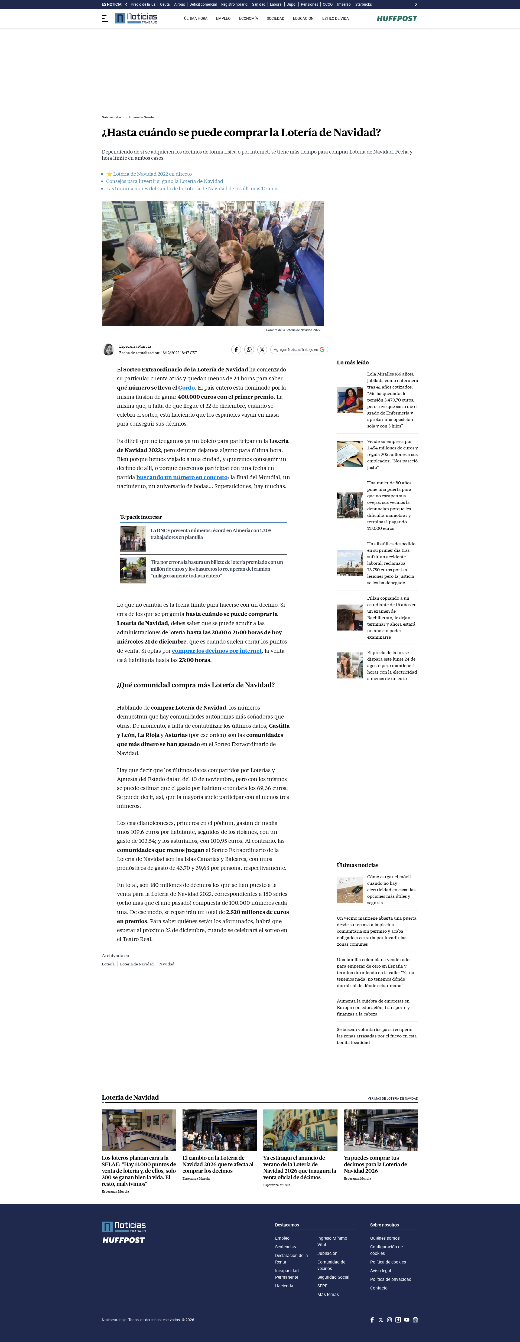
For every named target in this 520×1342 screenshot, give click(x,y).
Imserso (344, 4)
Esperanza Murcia (135, 346)
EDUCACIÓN (303, 18)
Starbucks (363, 4)
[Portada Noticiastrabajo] (124, 1227)
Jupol (291, 4)
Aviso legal (380, 1271)
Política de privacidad (390, 1279)
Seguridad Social (333, 1277)
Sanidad (258, 4)
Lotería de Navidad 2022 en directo (152, 174)
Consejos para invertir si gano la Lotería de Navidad (164, 181)
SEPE (322, 1286)
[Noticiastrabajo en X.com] (380, 1320)
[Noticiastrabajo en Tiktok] (397, 1320)
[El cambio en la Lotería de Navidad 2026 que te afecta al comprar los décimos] (220, 1130)
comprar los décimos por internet (217, 650)
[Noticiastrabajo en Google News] (415, 1320)
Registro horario (234, 4)
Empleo (282, 1238)
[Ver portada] (136, 18)
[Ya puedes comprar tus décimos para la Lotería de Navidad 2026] (381, 1130)
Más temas (328, 1294)
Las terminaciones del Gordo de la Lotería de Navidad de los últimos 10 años (192, 188)
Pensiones (309, 4)
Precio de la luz (143, 4)
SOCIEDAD (275, 18)
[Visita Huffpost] (397, 18)
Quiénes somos (385, 1238)
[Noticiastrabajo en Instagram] (389, 1320)
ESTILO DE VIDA (335, 18)
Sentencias (285, 1247)
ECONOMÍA (248, 18)
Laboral (276, 4)
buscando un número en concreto (181, 477)
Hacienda (284, 1286)
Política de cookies (388, 1262)
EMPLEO (223, 18)
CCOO (328, 4)
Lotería (108, 963)
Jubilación (327, 1253)
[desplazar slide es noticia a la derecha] (416, 4)
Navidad (166, 963)
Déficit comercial (203, 4)
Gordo (186, 387)
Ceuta (165, 4)
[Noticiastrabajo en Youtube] (406, 1320)
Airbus (179, 4)
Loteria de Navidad (137, 963)
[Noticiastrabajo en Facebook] (371, 1320)
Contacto (379, 1288)
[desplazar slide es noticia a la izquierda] (126, 4)
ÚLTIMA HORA (195, 18)
